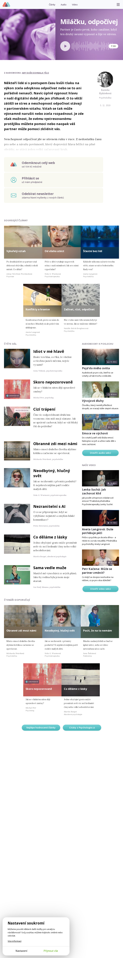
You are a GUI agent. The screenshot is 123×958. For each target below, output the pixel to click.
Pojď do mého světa (96, 368)
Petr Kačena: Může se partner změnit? (97, 571)
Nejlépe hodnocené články (41, 727)
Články (52, 4)
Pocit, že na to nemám (97, 630)
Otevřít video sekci (100, 588)
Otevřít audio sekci (100, 452)
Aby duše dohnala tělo (35, 72)
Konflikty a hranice (38, 309)
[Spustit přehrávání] (65, 46)
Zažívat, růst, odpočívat (79, 309)
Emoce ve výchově (95, 433)
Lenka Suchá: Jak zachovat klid (94, 491)
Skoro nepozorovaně (53, 382)
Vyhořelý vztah (16, 251)
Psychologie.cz (6, 4)
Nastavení (21, 951)
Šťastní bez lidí (92, 251)
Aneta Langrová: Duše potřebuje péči (97, 531)
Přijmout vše (51, 951)
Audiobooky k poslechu (97, 343)
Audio (63, 4)
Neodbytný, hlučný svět (51, 473)
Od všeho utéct (54, 251)
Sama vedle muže (49, 567)
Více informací (14, 941)
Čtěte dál (10, 343)
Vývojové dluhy (93, 401)
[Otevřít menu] (118, 4)
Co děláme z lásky (50, 537)
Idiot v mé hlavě (48, 351)
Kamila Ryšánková (105, 91)
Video (75, 4)
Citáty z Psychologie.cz (82, 727)
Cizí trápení (44, 409)
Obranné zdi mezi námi (55, 443)
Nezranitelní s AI (49, 506)
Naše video (89, 465)
